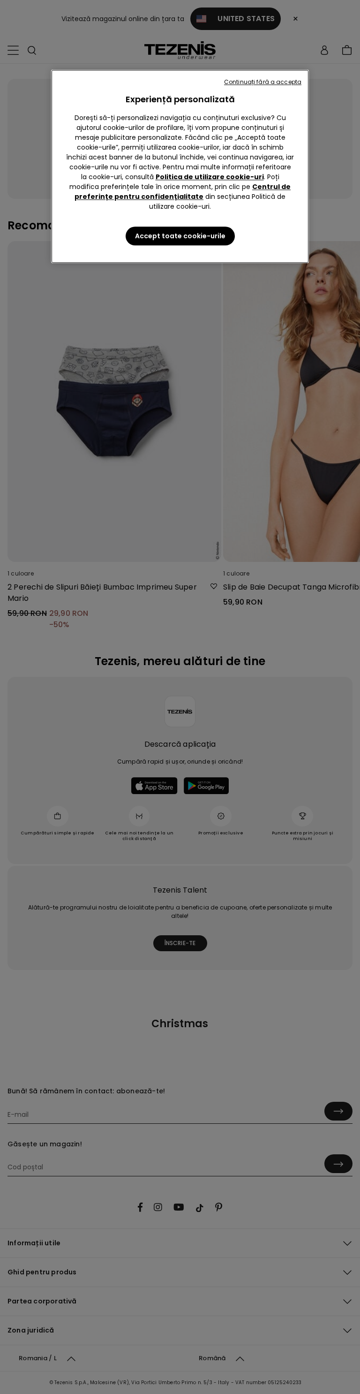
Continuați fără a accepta (262, 82)
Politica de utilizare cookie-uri (210, 177)
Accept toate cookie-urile (180, 236)
